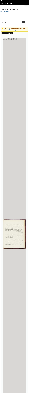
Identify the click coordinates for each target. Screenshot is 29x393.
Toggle (23, 22)
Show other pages (8, 33)
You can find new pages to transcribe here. (15, 30)
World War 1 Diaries (8, 11)
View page (5, 22)
